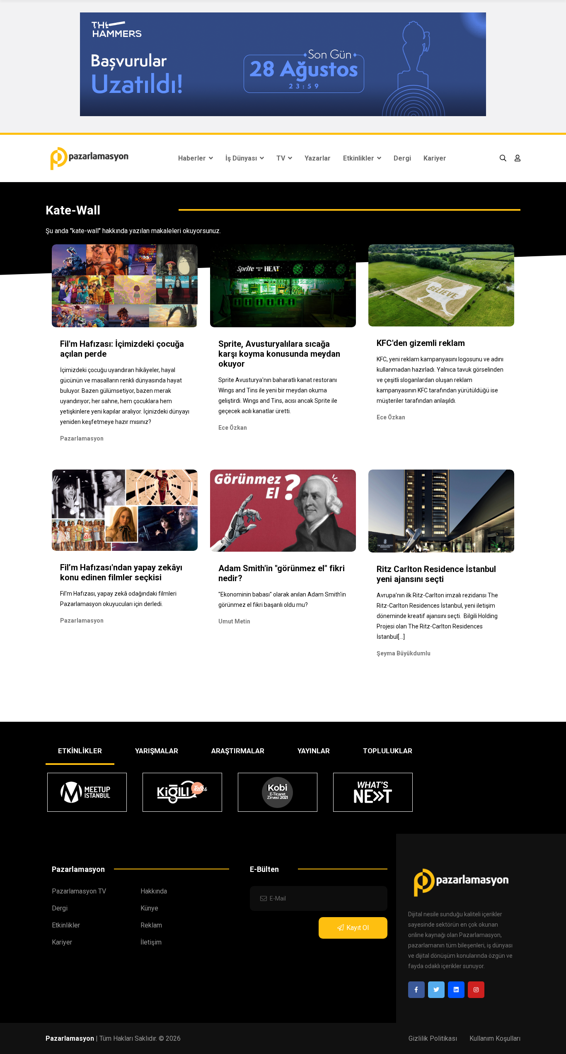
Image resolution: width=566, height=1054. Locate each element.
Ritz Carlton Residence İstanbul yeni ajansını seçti (436, 574)
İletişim (151, 942)
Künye (149, 908)
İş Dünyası (242, 158)
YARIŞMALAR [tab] (156, 751)
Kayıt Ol (357, 928)
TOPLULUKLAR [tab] (387, 751)
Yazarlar (318, 158)
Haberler (193, 158)
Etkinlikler (359, 158)
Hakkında (153, 891)
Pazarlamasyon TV (79, 891)
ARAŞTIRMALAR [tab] (237, 751)
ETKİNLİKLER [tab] (80, 751)
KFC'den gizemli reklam (421, 343)
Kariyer (434, 158)
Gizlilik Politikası (433, 1038)
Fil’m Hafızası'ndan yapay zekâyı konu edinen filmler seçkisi (121, 572)
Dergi (402, 158)
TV (281, 158)
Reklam (151, 925)
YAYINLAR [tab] (314, 751)
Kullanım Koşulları (494, 1038)
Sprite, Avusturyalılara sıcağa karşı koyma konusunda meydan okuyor (279, 354)
